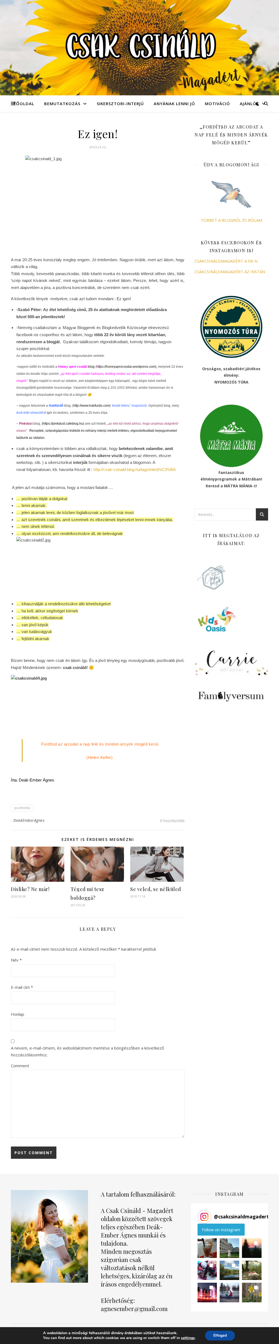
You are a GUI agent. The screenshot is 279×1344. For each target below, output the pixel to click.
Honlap (17, 1014)
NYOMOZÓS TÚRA (231, 382)
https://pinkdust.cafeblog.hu (63, 423)
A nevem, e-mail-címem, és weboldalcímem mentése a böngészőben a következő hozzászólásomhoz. (87, 1051)
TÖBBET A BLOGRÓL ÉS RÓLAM (231, 220)
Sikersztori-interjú (120, 103)
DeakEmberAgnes (28, 820)
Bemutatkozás (62, 103)
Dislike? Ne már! (30, 889)
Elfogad (220, 1335)
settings (188, 1338)
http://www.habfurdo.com (91, 406)
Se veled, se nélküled (155, 889)
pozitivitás (22, 807)
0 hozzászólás (172, 820)
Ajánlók (249, 103)
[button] (207, 1248)
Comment (20, 1065)
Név (16, 960)
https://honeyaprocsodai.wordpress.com (125, 367)
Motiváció (217, 103)
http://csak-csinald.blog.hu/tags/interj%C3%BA (134, 469)
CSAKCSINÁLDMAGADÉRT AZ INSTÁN (230, 271)
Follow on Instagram (221, 1229)
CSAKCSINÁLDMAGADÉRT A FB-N (226, 261)
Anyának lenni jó (174, 103)
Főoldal (24, 103)
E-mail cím (22, 987)
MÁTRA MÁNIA (238, 485)
